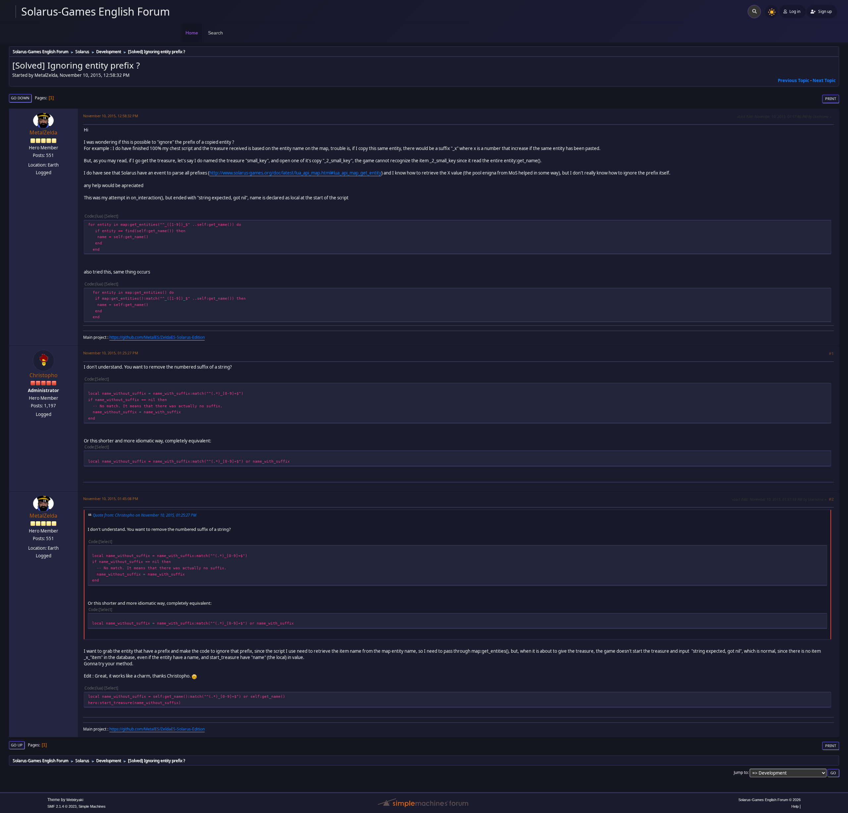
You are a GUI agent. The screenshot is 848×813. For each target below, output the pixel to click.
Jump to (741, 772)
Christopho (43, 375)
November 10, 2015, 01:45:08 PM (110, 498)
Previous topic (793, 80)
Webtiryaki (74, 800)
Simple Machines (92, 806)
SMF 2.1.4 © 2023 (62, 806)
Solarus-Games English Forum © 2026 (769, 800)
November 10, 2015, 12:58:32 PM (110, 115)
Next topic (824, 80)
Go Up (17, 744)
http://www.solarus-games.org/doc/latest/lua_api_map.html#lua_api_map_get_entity (295, 173)
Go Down (20, 97)
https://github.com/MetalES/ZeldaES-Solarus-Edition (157, 337)
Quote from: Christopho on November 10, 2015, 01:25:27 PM (144, 515)
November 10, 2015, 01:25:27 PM (110, 352)
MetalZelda (43, 132)
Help (795, 806)
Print (830, 98)
